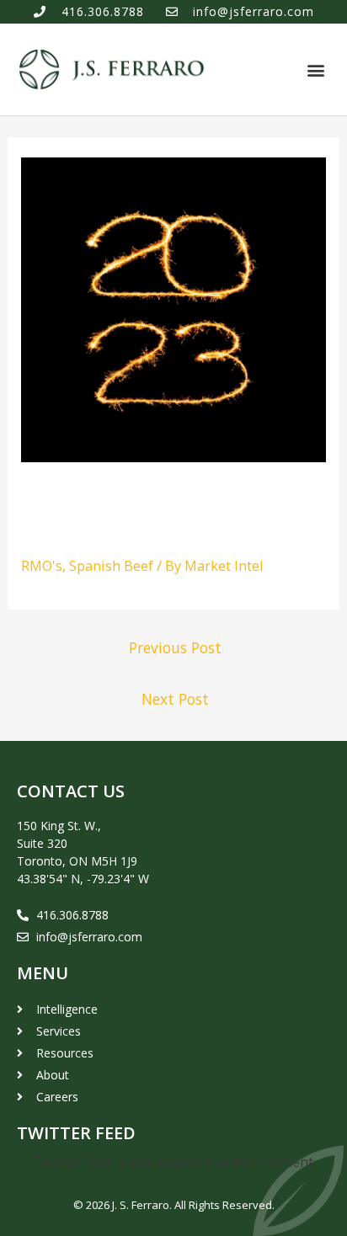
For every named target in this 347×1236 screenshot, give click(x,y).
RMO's (41, 565)
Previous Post (175, 647)
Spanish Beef (111, 565)
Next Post (175, 699)
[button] (316, 69)
